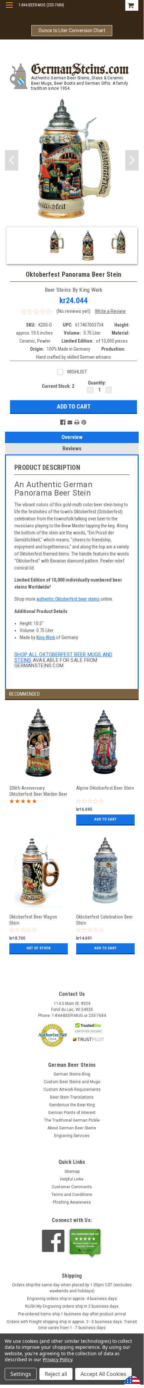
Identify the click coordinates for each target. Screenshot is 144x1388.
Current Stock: (58, 386)
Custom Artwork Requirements (72, 1089)
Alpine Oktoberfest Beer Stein (105, 788)
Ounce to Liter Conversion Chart (71, 30)
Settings (20, 1374)
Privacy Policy (57, 1359)
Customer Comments (72, 1187)
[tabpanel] (38, 769)
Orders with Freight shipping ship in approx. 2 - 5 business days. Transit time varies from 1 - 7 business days (72, 1324)
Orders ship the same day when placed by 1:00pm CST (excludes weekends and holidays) (72, 1288)
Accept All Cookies (103, 1374)
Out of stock (38, 948)
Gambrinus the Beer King (72, 1105)
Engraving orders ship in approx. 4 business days (72, 1298)
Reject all (56, 1374)
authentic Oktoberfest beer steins (68, 599)
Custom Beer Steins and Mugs (72, 1081)
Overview (72, 437)
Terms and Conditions (71, 1194)
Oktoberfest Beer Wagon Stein (33, 919)
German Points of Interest (72, 1112)
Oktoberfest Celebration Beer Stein (104, 919)
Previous (11, 160)
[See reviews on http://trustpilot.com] (85, 1243)
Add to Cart (105, 819)
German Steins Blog (71, 1074)
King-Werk (45, 637)
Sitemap (72, 1171)
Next (132, 160)
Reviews (72, 448)
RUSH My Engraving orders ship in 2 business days (72, 1306)
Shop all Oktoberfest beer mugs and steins (63, 657)
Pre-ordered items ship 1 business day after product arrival (72, 1314)
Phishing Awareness (72, 1202)
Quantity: (97, 382)
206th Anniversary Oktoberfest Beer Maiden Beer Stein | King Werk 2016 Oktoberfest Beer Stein (38, 790)
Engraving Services (72, 1135)
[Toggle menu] (9, 9)
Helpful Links (72, 1179)
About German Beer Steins (71, 1128)
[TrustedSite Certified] (89, 1027)
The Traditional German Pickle (72, 1120)
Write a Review (110, 311)
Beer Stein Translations (72, 1097)
